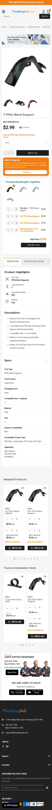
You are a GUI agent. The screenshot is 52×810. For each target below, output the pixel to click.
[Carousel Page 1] (19, 645)
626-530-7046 (11, 725)
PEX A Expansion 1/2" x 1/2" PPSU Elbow (29, 230)
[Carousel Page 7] (34, 558)
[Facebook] (3, 746)
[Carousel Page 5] (27, 558)
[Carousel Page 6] (31, 558)
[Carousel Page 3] (21, 558)
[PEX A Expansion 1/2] (10, 203)
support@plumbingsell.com (14, 667)
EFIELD (7, 509)
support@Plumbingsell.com (17, 733)
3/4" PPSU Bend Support (30, 223)
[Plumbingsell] (23, 11)
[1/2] (23, 193)
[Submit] (47, 787)
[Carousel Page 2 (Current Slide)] (22, 645)
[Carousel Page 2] (18, 558)
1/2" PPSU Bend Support (30, 216)
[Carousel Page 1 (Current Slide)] (14, 558)
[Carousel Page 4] (24, 558)
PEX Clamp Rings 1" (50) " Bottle (36, 600)
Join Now (26, 172)
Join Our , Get (19, 135)
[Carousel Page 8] (37, 558)
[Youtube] (7, 746)
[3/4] (36, 193)
